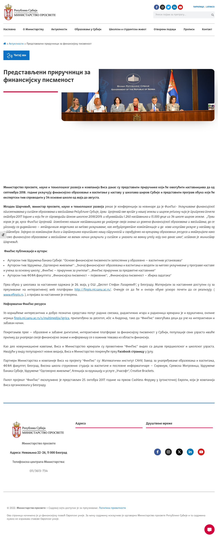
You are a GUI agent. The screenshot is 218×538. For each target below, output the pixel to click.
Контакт (207, 29)
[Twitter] (168, 7)
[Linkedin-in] (174, 7)
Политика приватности (112, 508)
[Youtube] (180, 7)
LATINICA (210, 7)
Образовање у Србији (88, 29)
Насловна (9, 29)
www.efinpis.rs (13, 294)
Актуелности (59, 29)
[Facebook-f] (156, 7)
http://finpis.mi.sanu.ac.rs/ (93, 289)
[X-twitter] (179, 452)
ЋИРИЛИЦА (198, 7)
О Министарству (33, 29)
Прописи (189, 29)
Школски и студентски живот (127, 29)
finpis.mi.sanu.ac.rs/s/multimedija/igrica (41, 318)
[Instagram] (162, 7)
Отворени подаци (165, 29)
